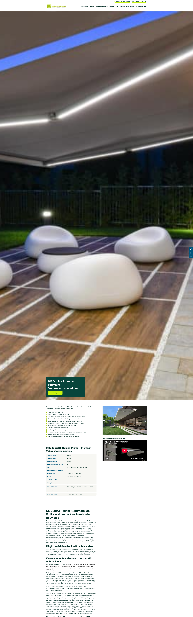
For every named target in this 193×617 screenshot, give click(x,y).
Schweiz (111, 6)
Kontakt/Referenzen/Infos (138, 6)
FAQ (117, 6)
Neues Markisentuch (102, 6)
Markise (92, 6)
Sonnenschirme (124, 6)
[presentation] (104, 421)
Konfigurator (84, 6)
